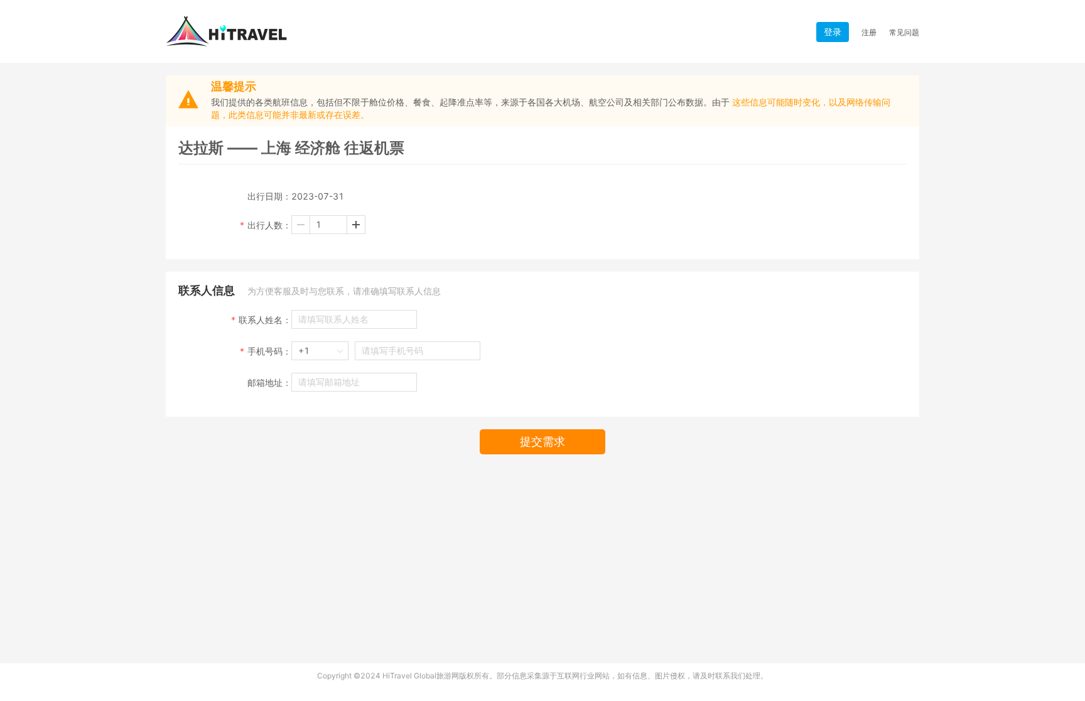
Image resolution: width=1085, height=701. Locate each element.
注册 (869, 32)
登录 (832, 31)
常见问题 (904, 32)
